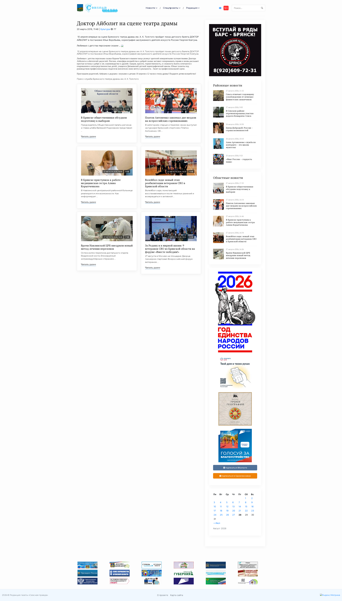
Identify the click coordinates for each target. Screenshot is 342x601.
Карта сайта (176, 595)
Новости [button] (150, 8)
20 (233, 510)
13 (233, 506)
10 (215, 506)
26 (227, 514)
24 (215, 514)
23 (252, 510)
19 (227, 510)
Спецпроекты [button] (170, 8)
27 (233, 514)
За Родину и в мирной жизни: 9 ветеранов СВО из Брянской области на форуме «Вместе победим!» (170, 249)
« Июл (217, 523)
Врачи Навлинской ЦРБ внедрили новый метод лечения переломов (107, 247)
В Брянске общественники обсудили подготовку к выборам (104, 119)
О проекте (162, 595)
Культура (105, 29)
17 (215, 510)
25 (221, 514)
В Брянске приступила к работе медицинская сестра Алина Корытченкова (101, 183)
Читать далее (88, 136)
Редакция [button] (191, 8)
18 (221, 510)
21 (240, 510)
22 (246, 510)
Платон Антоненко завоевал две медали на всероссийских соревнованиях (170, 119)
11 (221, 506)
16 (252, 506)
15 (246, 506)
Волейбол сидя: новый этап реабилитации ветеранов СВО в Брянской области (165, 183)
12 (227, 506)
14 (240, 506)
